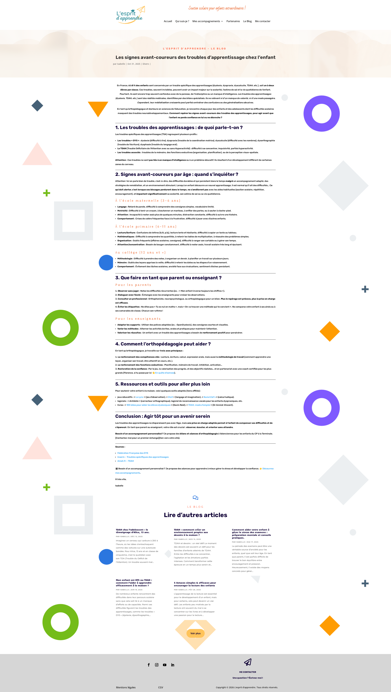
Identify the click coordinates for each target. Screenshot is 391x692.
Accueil (168, 21)
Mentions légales (126, 687)
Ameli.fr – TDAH (125, 461)
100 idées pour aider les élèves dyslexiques (148, 405)
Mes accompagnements (206, 21)
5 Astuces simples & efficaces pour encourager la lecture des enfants (195, 584)
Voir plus (195, 633)
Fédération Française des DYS (132, 453)
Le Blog (247, 21)
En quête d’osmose (164, 373)
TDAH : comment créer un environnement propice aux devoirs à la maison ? (191, 532)
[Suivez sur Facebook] (148, 664)
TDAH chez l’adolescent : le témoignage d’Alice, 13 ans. (133, 531)
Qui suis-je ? (182, 21)
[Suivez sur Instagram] (156, 664)
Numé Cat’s (210, 397)
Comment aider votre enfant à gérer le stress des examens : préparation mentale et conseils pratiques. (251, 533)
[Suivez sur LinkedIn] (172, 664)
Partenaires (233, 21)
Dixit (170, 397)
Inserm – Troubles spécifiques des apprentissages (143, 457)
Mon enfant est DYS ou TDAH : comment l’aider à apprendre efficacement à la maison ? (134, 583)
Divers (146, 63)
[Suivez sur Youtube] (164, 664)
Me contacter (262, 21)
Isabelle (121, 63)
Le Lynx (139, 397)
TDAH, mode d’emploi (199, 405)
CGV (160, 687)
